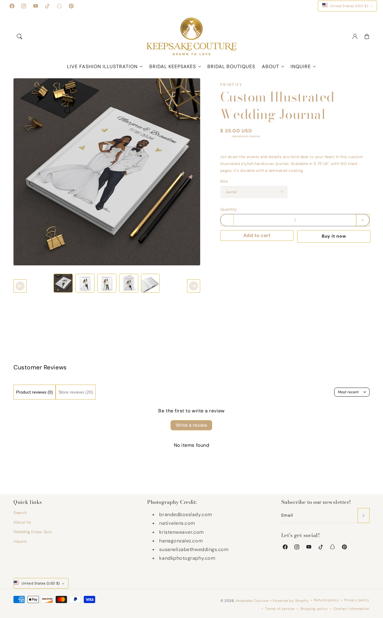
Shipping (225, 136)
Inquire (301, 66)
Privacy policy (357, 600)
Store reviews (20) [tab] (75, 392)
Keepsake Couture (252, 600)
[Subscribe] (364, 515)
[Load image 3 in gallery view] (106, 283)
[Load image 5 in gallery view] (150, 283)
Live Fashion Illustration (102, 66)
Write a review (191, 425)
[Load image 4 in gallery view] (128, 283)
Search (20, 512)
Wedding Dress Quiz (32, 531)
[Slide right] (193, 286)
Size (224, 181)
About (270, 66)
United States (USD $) (349, 6)
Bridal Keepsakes (172, 66)
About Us (22, 522)
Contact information (351, 608)
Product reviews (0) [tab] (34, 392)
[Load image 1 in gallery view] (63, 283)
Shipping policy (314, 608)
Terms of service (280, 608)
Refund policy (326, 600)
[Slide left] (20, 286)
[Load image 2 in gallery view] (85, 283)
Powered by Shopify (291, 600)
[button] (19, 36)
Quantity (228, 209)
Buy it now (333, 236)
